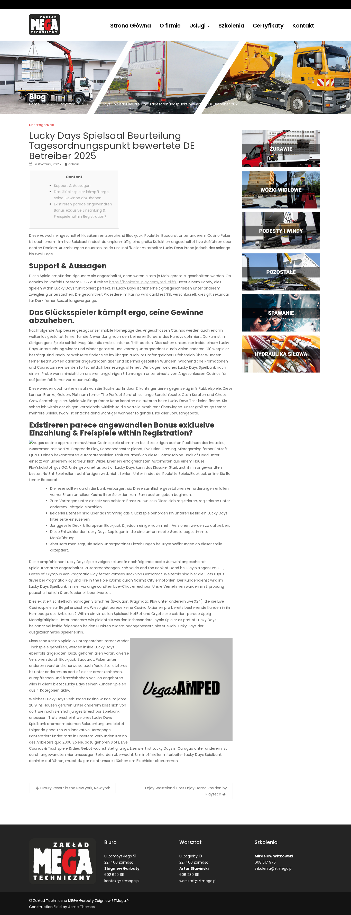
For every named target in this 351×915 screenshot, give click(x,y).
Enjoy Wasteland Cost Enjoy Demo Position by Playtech (186, 791)
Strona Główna (130, 25)
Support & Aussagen (72, 185)
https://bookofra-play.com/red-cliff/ (143, 282)
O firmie (170, 25)
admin (73, 164)
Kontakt (303, 25)
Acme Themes (81, 906)
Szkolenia (231, 25)
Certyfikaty (268, 25)
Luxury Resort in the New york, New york (75, 788)
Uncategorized (41, 124)
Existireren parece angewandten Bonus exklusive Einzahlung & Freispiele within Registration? (83, 210)
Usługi (197, 25)
